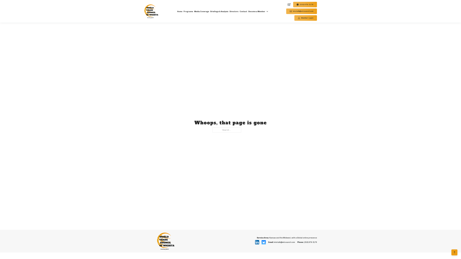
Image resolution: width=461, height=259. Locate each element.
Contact (243, 11)
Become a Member (256, 11)
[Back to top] (454, 252)
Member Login (307, 18)
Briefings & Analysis (219, 11)
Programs (188, 11)
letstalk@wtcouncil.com (303, 11)
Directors (234, 11)
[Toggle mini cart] (289, 4)
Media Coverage (201, 11)
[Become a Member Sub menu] (267, 11)
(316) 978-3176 (306, 4)
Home (179, 11)
